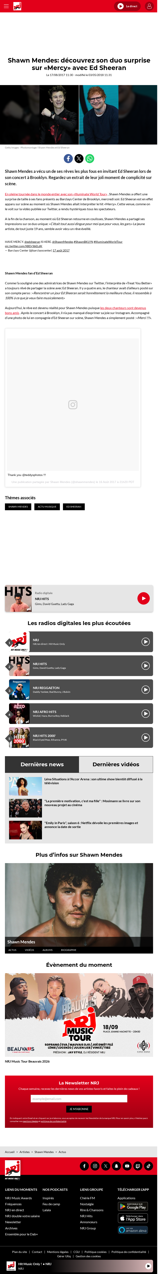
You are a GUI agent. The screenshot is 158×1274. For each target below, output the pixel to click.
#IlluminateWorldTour (108, 241)
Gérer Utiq (64, 1256)
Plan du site (19, 1252)
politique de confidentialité (53, 1121)
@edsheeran (32, 241)
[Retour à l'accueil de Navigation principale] (17, 6)
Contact (37, 1252)
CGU (76, 1252)
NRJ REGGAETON (46, 688)
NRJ (36, 640)
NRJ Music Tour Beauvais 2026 (27, 1061)
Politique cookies (96, 1252)
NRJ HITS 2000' (44, 736)
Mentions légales (58, 1252)
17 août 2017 (61, 250)
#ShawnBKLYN (83, 241)
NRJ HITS (42, 599)
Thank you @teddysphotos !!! (27, 475)
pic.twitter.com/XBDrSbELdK (23, 246)
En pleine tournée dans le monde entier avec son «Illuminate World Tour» (56, 194)
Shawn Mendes (21, 941)
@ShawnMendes (62, 241)
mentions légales (30, 1121)
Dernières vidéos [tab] (116, 764)
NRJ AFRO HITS (44, 712)
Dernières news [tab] (42, 764)
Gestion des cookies (88, 1256)
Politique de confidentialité (129, 1252)
